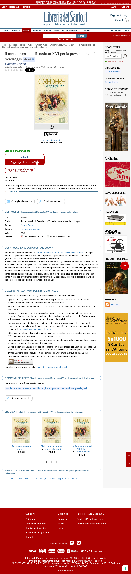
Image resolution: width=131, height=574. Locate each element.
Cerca (81, 35)
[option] (21, 436)
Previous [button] (4, 431)
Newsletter (112, 47)
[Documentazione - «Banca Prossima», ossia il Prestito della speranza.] (21, 430)
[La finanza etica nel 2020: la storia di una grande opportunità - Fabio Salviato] (82, 430)
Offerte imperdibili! (112, 157)
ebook (15, 45)
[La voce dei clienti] (115, 201)
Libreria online (65, 570)
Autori (61, 523)
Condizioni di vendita (35, 528)
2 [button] (51, 462)
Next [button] (99, 431)
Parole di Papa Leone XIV (90, 513)
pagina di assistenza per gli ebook (35, 329)
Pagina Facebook (72, 543)
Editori (61, 528)
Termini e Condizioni (35, 523)
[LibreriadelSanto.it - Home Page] (65, 18)
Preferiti (26, 6)
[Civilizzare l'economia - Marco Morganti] (51, 430)
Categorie (63, 519)
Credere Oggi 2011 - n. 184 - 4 (63, 45)
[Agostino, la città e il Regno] (116, 277)
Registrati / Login (119, 15)
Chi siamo (30, 519)
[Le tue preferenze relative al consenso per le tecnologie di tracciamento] (125, 568)
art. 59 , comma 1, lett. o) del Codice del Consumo (59, 253)
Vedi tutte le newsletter (115, 61)
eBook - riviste (27, 45)
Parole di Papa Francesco (90, 519)
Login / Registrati (10, 6)
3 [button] (56, 462)
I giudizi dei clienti (112, 71)
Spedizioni (30, 532)
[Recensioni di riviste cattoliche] (115, 219)
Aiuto (113, 6)
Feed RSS (110, 299)
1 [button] (46, 462)
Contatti (125, 6)
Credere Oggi (41, 45)
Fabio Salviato (83, 451)
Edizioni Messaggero (30, 229)
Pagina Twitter (79, 543)
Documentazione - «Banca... (21, 447)
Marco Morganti (53, 449)
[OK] (125, 56)
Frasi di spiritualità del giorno (91, 523)
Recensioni (112, 212)
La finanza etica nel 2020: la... (82, 447)
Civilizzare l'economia (51, 446)
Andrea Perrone (28, 225)
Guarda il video (111, 82)
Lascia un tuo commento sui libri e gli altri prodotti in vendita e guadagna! (46, 388)
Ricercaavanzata (65, 39)
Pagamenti (43, 532)
